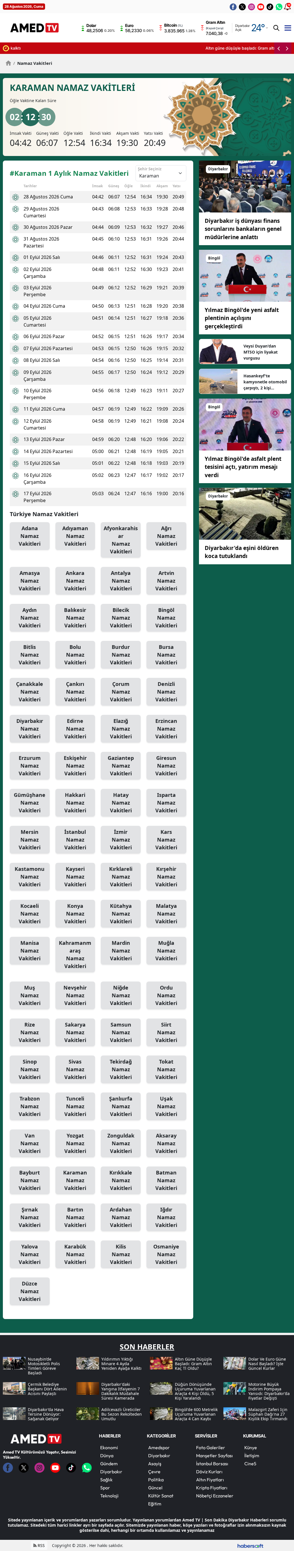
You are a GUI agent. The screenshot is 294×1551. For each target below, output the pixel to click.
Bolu (75, 654)
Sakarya (75, 1032)
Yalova (29, 1254)
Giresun (166, 765)
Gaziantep (121, 765)
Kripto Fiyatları (211, 1487)
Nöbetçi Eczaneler (214, 1496)
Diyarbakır (29, 728)
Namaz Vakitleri (32, 63)
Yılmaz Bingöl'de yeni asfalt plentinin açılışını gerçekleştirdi (242, 318)
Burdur (121, 654)
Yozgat (75, 1143)
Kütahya (121, 913)
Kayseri (75, 876)
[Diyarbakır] (245, 186)
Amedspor (159, 1447)
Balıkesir (75, 617)
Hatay (121, 802)
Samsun (121, 1032)
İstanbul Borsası (212, 1463)
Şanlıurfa (120, 1106)
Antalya (121, 580)
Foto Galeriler (210, 1447)
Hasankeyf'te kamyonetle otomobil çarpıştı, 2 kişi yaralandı (265, 382)
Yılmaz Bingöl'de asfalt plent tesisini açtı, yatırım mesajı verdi (243, 467)
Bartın (75, 1217)
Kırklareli (120, 876)
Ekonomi (109, 1447)
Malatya (166, 913)
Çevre (154, 1471)
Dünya (106, 1455)
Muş (29, 995)
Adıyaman (75, 536)
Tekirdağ (121, 1069)
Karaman (75, 1180)
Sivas (75, 1069)
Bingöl (166, 617)
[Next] (287, 48)
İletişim (251, 1455)
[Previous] (278, 48)
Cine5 (250, 1463)
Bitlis (29, 654)
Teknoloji (109, 1496)
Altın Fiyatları (210, 1479)
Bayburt (29, 1180)
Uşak (166, 1106)
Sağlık (106, 1479)
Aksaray (166, 1143)
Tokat (166, 1069)
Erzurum (30, 765)
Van (29, 1143)
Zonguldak (120, 1143)
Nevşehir (75, 995)
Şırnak (29, 1217)
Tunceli (75, 1106)
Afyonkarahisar (121, 540)
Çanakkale (29, 691)
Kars (166, 839)
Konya (75, 913)
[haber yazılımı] (250, 1545)
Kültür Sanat (160, 1496)
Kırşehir (166, 876)
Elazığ (121, 728)
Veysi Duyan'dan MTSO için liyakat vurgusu (260, 352)
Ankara (75, 580)
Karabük (75, 1254)
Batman (166, 1180)
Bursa (166, 654)
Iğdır (166, 1217)
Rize (29, 1032)
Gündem (109, 1463)
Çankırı (75, 691)
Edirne (75, 728)
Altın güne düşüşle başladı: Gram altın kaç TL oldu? (60, 48)
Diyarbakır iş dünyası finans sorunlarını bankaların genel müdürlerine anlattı (243, 229)
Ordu (166, 995)
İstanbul (75, 839)
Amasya (29, 580)
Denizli (166, 691)
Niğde (121, 995)
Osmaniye (166, 1254)
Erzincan (166, 728)
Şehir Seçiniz (149, 168)
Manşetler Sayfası (214, 1455)
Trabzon (29, 1106)
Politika (156, 1479)
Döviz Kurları (209, 1471)
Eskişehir (75, 765)
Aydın (29, 617)
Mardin (121, 950)
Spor (105, 1487)
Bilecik (121, 617)
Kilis (121, 1254)
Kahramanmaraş (75, 954)
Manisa (29, 950)
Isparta (166, 802)
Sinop (29, 1069)
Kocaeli (29, 913)
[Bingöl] (245, 275)
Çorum (121, 691)
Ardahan (121, 1217)
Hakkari (75, 802)
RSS (40, 1545)
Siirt (166, 1032)
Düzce (29, 1291)
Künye (250, 1447)
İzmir (121, 839)
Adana (29, 536)
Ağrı (166, 536)
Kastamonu (30, 876)
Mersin (29, 839)
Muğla (166, 950)
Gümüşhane (29, 802)
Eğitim (154, 1504)
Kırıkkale (120, 1180)
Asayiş (154, 1463)
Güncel (155, 1487)
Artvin (166, 580)
